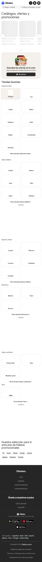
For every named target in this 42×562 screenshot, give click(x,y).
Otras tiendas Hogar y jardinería (20, 381)
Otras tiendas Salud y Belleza (20, 202)
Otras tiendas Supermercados (20, 153)
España (31, 536)
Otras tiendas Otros (20, 401)
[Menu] (38, 3)
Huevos (13, 457)
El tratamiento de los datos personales (21, 557)
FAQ (21, 477)
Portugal (15, 538)
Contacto (21, 481)
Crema (20, 457)
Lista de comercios (21, 485)
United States (24, 538)
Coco (9, 453)
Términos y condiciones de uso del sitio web (21, 553)
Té (3, 453)
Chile (26, 536)
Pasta (15, 453)
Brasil (21, 536)
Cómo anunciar (21, 504)
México (4, 538)
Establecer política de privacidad (21, 549)
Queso (4, 457)
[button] (34, 3)
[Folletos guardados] (30, 3)
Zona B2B (21, 507)
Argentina (15, 536)
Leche (29, 453)
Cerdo (22, 453)
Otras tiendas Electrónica (20, 314)
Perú (10, 538)
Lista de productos (21, 489)
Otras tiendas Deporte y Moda (20, 282)
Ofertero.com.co (27, 544)
